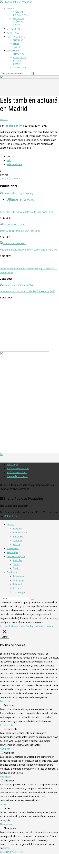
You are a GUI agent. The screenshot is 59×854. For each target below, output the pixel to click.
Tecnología (19, 67)
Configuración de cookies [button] (39, 626)
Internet (17, 60)
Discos (16, 25)
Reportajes (13, 32)
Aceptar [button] (4, 626)
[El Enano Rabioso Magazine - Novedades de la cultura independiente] (16, 1)
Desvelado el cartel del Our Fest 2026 (20, 230)
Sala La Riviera (14, 164)
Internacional (21, 15)
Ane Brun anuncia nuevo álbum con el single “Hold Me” (29, 249)
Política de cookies (17, 472)
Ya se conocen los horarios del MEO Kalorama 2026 (27, 291)
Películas (18, 40)
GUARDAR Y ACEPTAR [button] (11, 852)
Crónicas (18, 21)
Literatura (19, 54)
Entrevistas (13, 28)
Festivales (18, 18)
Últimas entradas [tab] (20, 199)
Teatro (17, 46)
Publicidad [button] (5, 776)
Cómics (17, 64)
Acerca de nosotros (17, 476)
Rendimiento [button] (7, 725)
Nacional (18, 11)
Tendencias (13, 50)
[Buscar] (32, 599)
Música (11, 8)
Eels (9, 160)
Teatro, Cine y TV (16, 36)
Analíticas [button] (5, 748)
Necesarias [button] (6, 824)
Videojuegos (19, 57)
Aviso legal (12, 464)
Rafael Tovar (10, 516)
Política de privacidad (18, 468)
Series (16, 43)
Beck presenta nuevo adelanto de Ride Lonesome (26, 212)
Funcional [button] (5, 701)
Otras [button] (3, 804)
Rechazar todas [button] (16, 626)
